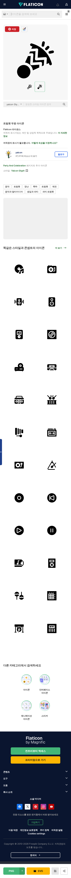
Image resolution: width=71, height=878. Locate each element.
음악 (7, 186)
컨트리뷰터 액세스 (35, 751)
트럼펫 (17, 186)
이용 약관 (13, 830)
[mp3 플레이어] (52, 563)
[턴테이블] (52, 269)
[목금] (19, 432)
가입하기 (35, 822)
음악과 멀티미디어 (14, 191)
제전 (54, 186)
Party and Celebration (14, 165)
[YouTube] (51, 807)
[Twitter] (27, 807)
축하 (35, 186)
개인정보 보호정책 (29, 830)
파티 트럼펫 (48, 191)
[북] (52, 400)
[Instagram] (43, 807)
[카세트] (52, 367)
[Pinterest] (35, 807)
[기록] (19, 498)
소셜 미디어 (35, 798)
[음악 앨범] (52, 334)
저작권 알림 (57, 830)
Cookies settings (36, 833)
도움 (5, 785)
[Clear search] (51, 14)
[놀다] (19, 530)
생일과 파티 (32, 191)
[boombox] (19, 400)
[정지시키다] (52, 530)
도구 (5, 778)
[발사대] (52, 596)
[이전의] (52, 498)
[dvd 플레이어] (19, 367)
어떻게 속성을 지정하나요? (44, 143)
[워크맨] (52, 432)
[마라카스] (19, 596)
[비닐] (19, 269)
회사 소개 (7, 792)
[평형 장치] (52, 628)
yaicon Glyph (18, 170)
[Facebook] (19, 807)
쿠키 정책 (44, 830)
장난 (26, 186)
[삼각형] (52, 465)
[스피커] (19, 302)
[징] (19, 628)
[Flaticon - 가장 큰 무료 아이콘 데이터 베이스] (31, 4)
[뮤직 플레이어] (19, 334)
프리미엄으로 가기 (35, 759)
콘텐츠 (6, 772)
